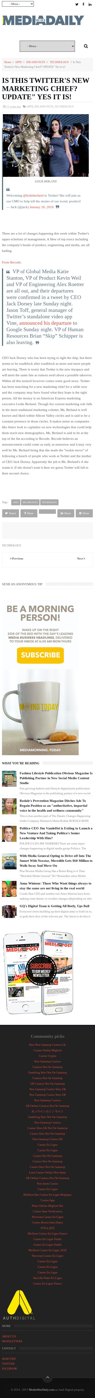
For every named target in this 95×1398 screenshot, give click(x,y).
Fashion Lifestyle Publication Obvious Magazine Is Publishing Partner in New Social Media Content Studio (56, 778)
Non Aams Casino (47, 1183)
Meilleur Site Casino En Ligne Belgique (47, 1194)
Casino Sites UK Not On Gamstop (48, 1128)
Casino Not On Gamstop (47, 1155)
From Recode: (11, 262)
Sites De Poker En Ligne (47, 1278)
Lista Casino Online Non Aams (47, 1172)
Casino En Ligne (48, 1144)
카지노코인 (47, 1228)
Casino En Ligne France (47, 1283)
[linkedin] (90, 4)
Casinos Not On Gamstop (47, 1067)
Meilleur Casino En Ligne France (47, 1233)
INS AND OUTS (35, 62)
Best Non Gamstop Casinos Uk (47, 1044)
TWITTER (8, 1363)
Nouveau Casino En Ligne (47, 1217)
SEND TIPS (9, 1358)
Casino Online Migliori (48, 1050)
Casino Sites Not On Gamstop (47, 1133)
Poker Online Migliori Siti (47, 1205)
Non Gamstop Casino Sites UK (47, 1089)
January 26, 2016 (42, 207)
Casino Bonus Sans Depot (47, 1222)
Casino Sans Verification (47, 1211)
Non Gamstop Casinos (47, 1061)
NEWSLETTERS (12, 1341)
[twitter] (77, 4)
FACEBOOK (9, 1368)
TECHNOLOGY (59, 62)
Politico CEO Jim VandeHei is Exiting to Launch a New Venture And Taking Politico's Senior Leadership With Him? (56, 833)
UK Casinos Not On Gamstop (47, 1083)
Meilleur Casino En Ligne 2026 (47, 1250)
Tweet (12, 513)
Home (7, 62)
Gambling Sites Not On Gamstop (47, 1072)
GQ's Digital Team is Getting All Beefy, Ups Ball (54, 906)
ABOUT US (9, 1336)
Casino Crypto (47, 1055)
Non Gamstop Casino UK (47, 1139)
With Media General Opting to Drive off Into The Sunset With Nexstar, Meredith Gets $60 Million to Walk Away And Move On (56, 860)
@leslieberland (33, 195)
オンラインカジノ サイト (47, 1111)
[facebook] (83, 4)
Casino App (48, 1200)
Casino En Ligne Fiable (47, 1239)
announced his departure (45, 323)
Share (30, 513)
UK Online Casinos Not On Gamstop (47, 1105)
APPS (18, 62)
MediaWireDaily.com (41, 1389)
